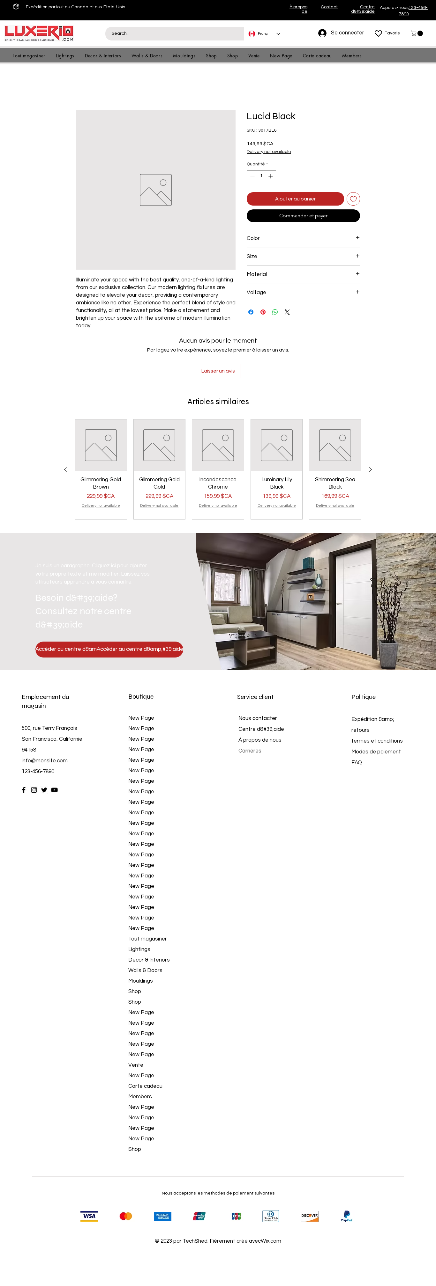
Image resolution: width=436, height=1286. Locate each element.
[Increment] (271, 176)
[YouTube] (54, 748)
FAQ (356, 720)
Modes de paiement (376, 710)
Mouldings (140, 939)
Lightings (139, 907)
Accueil (84, 87)
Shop (134, 949)
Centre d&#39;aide (261, 687)
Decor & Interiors (149, 918)
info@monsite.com (45, 719)
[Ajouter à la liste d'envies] (353, 199)
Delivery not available (269, 152)
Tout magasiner (147, 897)
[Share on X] (287, 312)
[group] (218, 427)
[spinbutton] (261, 176)
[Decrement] (252, 176)
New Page (141, 676)
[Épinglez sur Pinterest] (263, 312)
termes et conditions (377, 699)
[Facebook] (24, 748)
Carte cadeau (145, 1044)
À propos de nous (260, 698)
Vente (135, 1023)
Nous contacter (257, 676)
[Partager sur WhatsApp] (275, 312)
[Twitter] (44, 748)
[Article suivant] (370, 427)
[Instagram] (34, 748)
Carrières (249, 709)
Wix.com (271, 1199)
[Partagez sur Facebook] (251, 312)
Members (140, 1054)
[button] (417, 33)
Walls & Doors (145, 928)
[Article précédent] (65, 427)
